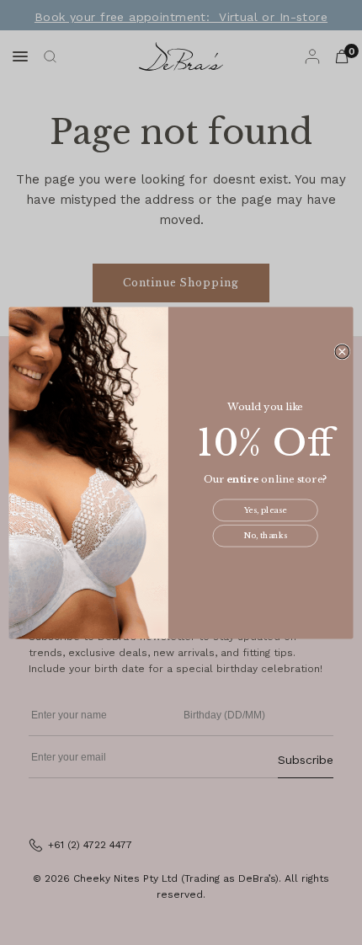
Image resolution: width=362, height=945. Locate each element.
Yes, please (265, 510)
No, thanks (265, 536)
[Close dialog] (342, 351)
